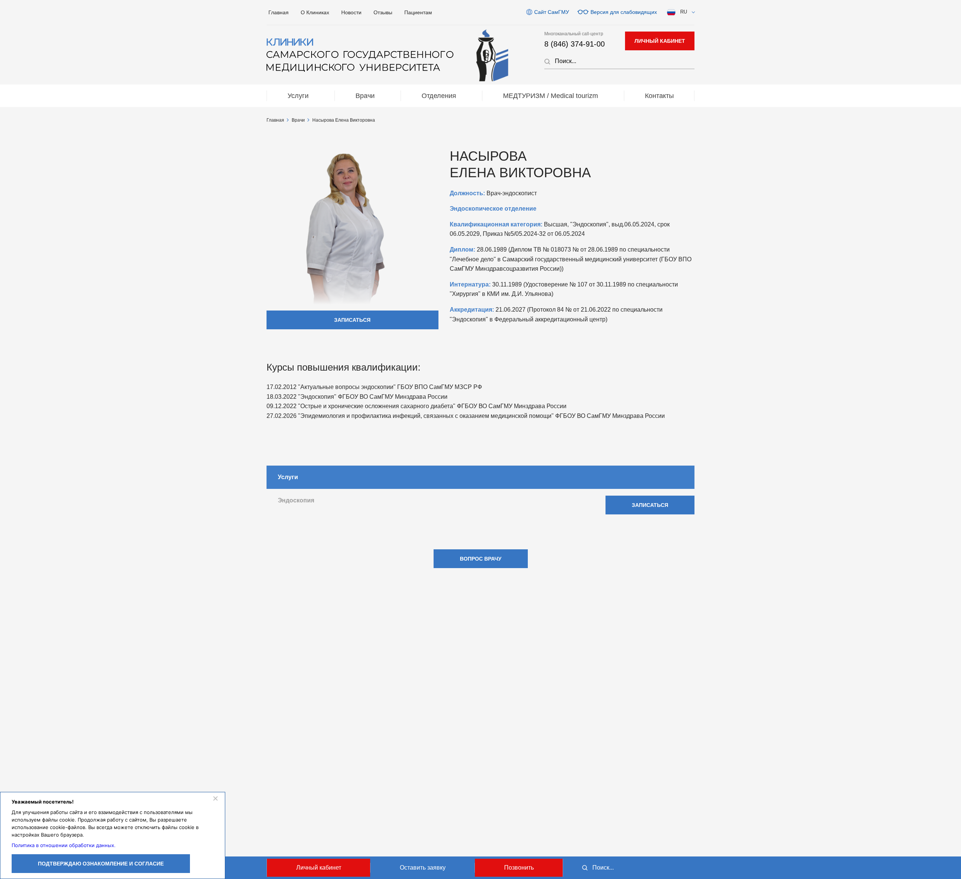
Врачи (365, 96)
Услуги (298, 96)
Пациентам (418, 12)
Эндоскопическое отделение (493, 208)
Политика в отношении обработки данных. (64, 845)
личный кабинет (659, 41)
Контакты (659, 96)
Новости (351, 12)
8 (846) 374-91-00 (574, 44)
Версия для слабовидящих (623, 12)
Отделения (439, 96)
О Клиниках (315, 12)
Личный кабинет (318, 867)
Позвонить (519, 867)
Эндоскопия (296, 500)
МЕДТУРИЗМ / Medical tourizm (550, 96)
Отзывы (383, 12)
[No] (215, 798)
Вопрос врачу (481, 559)
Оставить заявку (423, 867)
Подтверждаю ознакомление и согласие (101, 864)
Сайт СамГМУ (551, 12)
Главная (278, 12)
